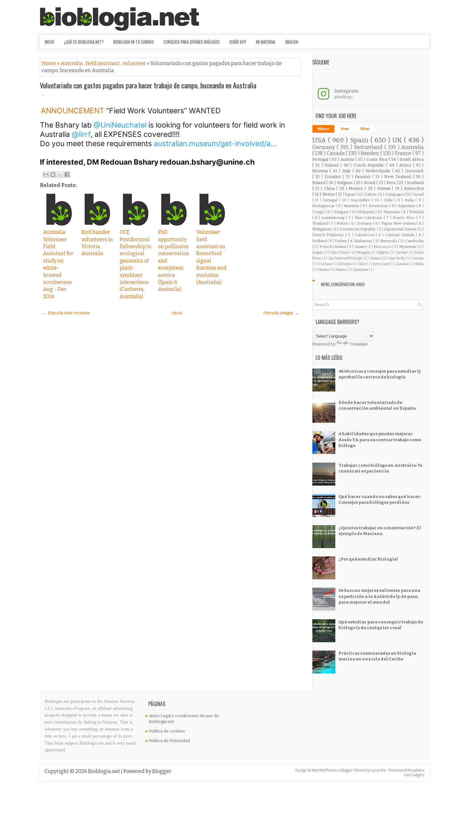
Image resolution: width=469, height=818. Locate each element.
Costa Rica (377, 159)
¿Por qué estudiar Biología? (368, 559)
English (291, 42)
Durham (326, 264)
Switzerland (369, 147)
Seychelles (361, 200)
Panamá (363, 176)
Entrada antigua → (281, 312)
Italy (347, 170)
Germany (324, 147)
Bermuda (389, 241)
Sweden (370, 153)
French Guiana (333, 246)
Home (49, 63)
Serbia (402, 252)
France (404, 153)
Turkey (341, 241)
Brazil (370, 182)
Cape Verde (397, 258)
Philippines (322, 229)
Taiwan (375, 258)
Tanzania (392, 212)
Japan (351, 194)
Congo (318, 212)
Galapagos (395, 194)
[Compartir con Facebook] (67, 174)
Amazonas (378, 206)
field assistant (103, 63)
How (345, 129)
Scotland (415, 182)
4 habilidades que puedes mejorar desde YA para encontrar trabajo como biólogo (380, 439)
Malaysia (366, 212)
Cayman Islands (400, 235)
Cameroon (365, 235)
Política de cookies (167, 731)
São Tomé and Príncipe (345, 258)
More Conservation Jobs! (343, 284)
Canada (336, 153)
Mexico (357, 188)
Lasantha (378, 770)
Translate (358, 344)
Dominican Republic (358, 229)
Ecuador (334, 176)
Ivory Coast (382, 264)
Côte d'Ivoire (340, 252)
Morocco (383, 246)
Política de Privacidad (169, 740)
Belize (343, 223)
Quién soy (237, 42)
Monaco (324, 270)
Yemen (341, 270)
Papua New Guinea (398, 223)
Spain (360, 140)
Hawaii (384, 188)
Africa (406, 165)
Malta (419, 264)
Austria (347, 159)
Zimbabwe (361, 270)
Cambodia (414, 241)
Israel (418, 194)
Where (323, 129)
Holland (320, 241)
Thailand (320, 223)
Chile (389, 200)
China (330, 188)
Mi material (266, 42)
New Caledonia (369, 217)
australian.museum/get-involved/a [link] (215, 143)
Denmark (414, 170)
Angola (318, 252)
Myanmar (408, 246)
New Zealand (398, 176)
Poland (319, 182)
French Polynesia (329, 235)
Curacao (417, 258)
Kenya (329, 194)
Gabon (370, 194)
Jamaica (403, 264)
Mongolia (364, 252)
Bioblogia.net (104, 771)
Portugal (320, 159)
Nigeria (384, 252)
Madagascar (324, 206)
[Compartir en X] (60, 174)
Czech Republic (370, 165)
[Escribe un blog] (53, 174)
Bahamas (364, 241)
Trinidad (416, 212)
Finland (332, 165)
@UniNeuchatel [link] (119, 125)
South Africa (412, 159)
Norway (321, 170)
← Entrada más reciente (66, 312)
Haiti (363, 264)
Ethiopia (345, 264)
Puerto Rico (404, 217)
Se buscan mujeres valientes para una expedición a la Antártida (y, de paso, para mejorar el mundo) (379, 596)
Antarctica (414, 188)
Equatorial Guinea (400, 229)
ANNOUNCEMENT (73, 110)
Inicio (49, 42)
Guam (360, 246)
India (410, 200)
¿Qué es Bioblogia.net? (84, 42)
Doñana (365, 223)
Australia (72, 63)
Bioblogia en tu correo (133, 42)
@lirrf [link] (81, 134)
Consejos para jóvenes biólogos (191, 42)
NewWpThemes (325, 770)
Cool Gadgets (414, 775)
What (364, 129)
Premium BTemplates (406, 770)
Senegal (331, 200)
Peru (391, 182)
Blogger (161, 771)
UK (398, 140)
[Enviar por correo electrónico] (46, 174)
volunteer (135, 63)
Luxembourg (334, 217)
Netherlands (379, 170)
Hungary (341, 212)
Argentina (407, 206)
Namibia (352, 206)
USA (320, 140)
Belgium (345, 182)
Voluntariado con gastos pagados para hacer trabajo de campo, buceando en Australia (148, 85)
